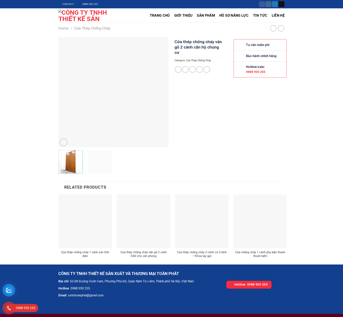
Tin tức (260, 15)
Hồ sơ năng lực (234, 15)
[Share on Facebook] (178, 69)
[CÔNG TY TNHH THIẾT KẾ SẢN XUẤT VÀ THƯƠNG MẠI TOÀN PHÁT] (86, 15)
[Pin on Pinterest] (199, 69)
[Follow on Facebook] (262, 4)
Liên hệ (278, 15)
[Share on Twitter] (185, 69)
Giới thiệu (183, 15)
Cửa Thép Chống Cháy (92, 28)
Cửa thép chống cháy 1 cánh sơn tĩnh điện (85, 254)
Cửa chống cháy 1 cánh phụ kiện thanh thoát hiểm (260, 254)
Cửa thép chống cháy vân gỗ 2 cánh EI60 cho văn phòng (143, 254)
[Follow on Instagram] (268, 4)
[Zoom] (63, 142)
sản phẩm (206, 15)
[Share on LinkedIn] (206, 69)
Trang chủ (160, 15)
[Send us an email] (281, 4)
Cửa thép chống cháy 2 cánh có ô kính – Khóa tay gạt (202, 254)
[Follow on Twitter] (275, 4)
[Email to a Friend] (192, 69)
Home (63, 28)
